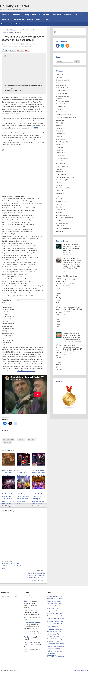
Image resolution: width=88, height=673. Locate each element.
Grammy (49, 624)
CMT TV (27, 596)
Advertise (11, 24)
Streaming (59, 207)
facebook (53, 618)
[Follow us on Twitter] (62, 46)
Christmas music (61, 96)
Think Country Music (31, 642)
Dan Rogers (21, 439)
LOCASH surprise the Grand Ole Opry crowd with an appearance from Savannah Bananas (23, 498)
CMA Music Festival (63, 101)
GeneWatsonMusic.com (26, 371)
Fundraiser (59, 133)
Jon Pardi (54, 631)
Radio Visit (59, 193)
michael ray (50, 641)
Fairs (57, 128)
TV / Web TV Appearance (64, 217)
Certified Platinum (61, 88)
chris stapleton (54, 606)
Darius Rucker (50, 613)
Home (3, 24)
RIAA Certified (60, 201)
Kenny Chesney (57, 634)
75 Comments (67, 254)
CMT (57, 99)
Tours (38, 19)
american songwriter (53, 596)
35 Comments (67, 272)
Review (30, 19)
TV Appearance (60, 215)
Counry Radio (60, 112)
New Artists (6, 19)
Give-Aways (59, 139)
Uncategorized (15, 46)
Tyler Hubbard (60, 656)
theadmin (6, 44)
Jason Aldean (59, 629)
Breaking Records (61, 80)
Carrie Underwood (52, 603)
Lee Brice (58, 636)
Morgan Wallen (58, 644)
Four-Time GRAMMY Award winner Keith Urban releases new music (72, 309)
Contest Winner (60, 106)
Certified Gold (60, 85)
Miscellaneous (60, 158)
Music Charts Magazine (32, 623)
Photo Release (60, 180)
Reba (57, 196)
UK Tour (58, 220)
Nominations (60, 172)
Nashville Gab (28, 632)
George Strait (60, 136)
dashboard (80, 670)
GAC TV (26, 617)
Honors (35, 44)
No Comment (27, 46)
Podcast (58, 182)
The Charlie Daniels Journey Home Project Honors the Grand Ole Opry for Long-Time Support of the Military (38, 475)
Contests (55, 14)
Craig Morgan (57, 611)
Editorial (58, 123)
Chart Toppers (60, 93)
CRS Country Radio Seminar (64, 117)
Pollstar (58, 185)
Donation (58, 120)
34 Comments (77, 341)
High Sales (59, 144)
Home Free (55, 626)
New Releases (19, 19)
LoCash (53, 639)
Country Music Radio (31, 610)
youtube (49, 659)
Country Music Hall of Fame (64, 114)
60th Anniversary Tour (8, 439)
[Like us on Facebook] (58, 46)
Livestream (59, 155)
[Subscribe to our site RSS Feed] (67, 46)
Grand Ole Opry (27, 44)
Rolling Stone (60, 646)
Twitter (51, 656)
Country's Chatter (14, 6)
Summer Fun (60, 210)
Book (59, 82)
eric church (58, 616)
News (77, 14)
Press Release (60, 188)
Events (67, 14)
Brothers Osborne (56, 601)
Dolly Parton (59, 613)
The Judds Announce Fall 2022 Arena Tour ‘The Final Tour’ (11, 566)
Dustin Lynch (51, 616)
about (86, 670)
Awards (4, 14)
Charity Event (29, 14)
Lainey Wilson (51, 636)
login (74, 670)
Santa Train (59, 204)
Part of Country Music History (64, 177)
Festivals (58, 131)
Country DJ (27, 601)
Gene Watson (31, 439)
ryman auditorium (51, 648)
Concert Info (44, 14)
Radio (58, 191)
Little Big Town (60, 152)
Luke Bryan (60, 639)
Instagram (50, 629)
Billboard (56, 599)
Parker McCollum (52, 646)
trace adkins (53, 653)
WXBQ (58, 231)
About (18, 24)
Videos (46, 19)
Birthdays (16, 14)
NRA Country (60, 174)
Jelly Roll (49, 631)
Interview (58, 150)
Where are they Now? (62, 228)
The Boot (27, 637)
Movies (58, 161)
